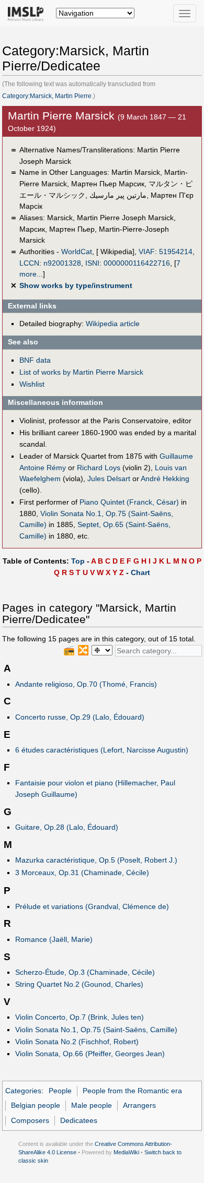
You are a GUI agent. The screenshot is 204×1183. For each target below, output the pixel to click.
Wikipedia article (113, 323)
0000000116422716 (137, 263)
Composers (30, 1120)
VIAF (147, 251)
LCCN (29, 263)
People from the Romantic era (132, 1090)
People (60, 1090)
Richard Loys (98, 467)
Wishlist (31, 384)
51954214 (175, 251)
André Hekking (165, 478)
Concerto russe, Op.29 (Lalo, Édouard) (79, 717)
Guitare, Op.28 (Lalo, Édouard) (66, 827)
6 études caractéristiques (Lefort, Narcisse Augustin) (101, 750)
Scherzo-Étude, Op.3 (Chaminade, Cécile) (85, 972)
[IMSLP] (28, 13)
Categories (23, 1090)
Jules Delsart (108, 478)
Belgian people (35, 1105)
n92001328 (62, 263)
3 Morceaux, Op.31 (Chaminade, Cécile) (82, 872)
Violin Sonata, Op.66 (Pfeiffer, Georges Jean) (90, 1053)
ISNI (92, 263)
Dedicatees (78, 1120)
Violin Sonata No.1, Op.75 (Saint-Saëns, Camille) (96, 1029)
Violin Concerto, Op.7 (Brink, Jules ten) (79, 1017)
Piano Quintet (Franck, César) (129, 502)
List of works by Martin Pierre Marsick (81, 372)
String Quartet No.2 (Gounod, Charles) (79, 984)
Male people (91, 1105)
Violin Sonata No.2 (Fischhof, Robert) (77, 1041)
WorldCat (76, 251)
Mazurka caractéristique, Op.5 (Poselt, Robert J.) (96, 860)
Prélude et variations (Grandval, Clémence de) (92, 906)
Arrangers (139, 1105)
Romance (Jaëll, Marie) (54, 939)
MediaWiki (126, 1152)
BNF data (35, 360)
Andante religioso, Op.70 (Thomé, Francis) (86, 684)
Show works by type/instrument (75, 285)
